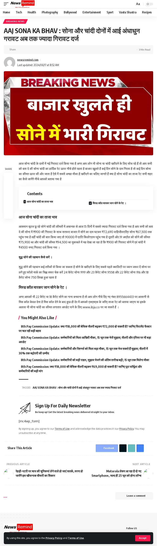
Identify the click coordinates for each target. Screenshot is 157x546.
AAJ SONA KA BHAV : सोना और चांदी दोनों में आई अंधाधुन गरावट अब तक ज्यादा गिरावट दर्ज (77, 387)
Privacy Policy (54, 537)
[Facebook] (143, 528)
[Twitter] (147, 528)
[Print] (37, 50)
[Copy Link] (31, 50)
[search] (132, 4)
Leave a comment (136, 495)
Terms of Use (76, 537)
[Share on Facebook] (19, 50)
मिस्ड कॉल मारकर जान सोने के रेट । (109, 203)
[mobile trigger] (7, 4)
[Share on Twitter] (25, 50)
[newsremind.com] (22, 4)
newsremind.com (27, 59)
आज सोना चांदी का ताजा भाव (40, 201)
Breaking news (15, 21)
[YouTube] (152, 528)
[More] (43, 50)
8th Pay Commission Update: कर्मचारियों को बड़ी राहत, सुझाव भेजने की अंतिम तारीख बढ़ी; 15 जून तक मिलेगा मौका (85, 360)
